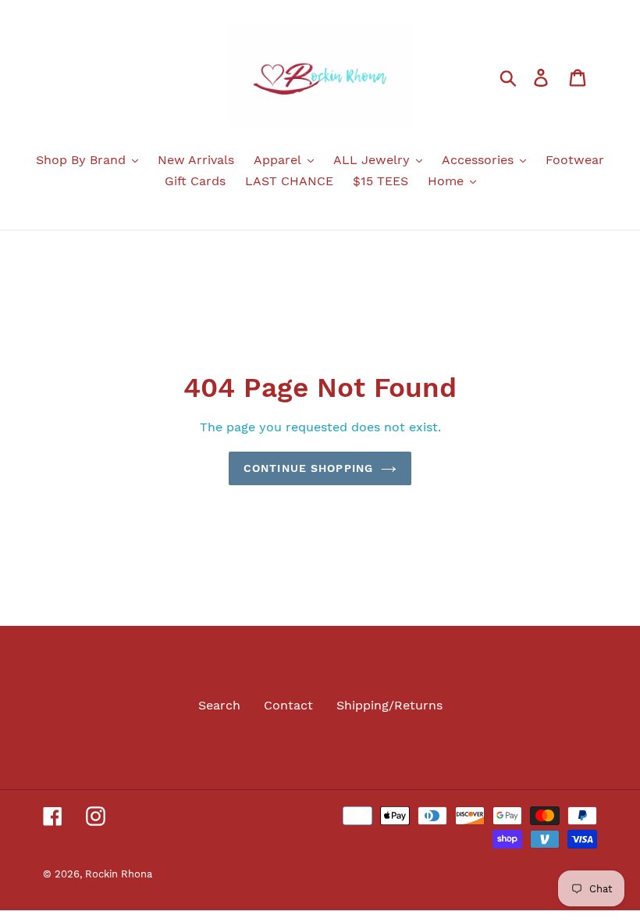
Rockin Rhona (118, 874)
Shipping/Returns (389, 705)
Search (219, 705)
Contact (288, 705)
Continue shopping (308, 468)
